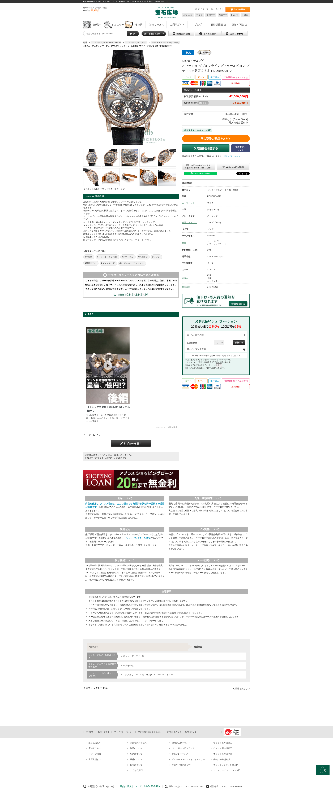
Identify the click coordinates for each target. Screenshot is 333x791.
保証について (136, 765)
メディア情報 (94, 754)
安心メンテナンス (180, 754)
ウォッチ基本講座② (222, 748)
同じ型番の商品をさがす (216, 138)
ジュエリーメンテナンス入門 (226, 770)
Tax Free (203, 103)
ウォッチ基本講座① (222, 743)
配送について (136, 754)
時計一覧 (198, 646)
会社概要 (89, 732)
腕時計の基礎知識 (221, 759)
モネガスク (147, 674)
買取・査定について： (179, 786)
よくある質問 (136, 770)
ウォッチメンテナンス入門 (225, 765)
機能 (184, 243)
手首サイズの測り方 (181, 765)
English (234, 15)
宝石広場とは (94, 759)
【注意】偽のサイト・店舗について (181, 732)
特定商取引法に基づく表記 (149, 732)
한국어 (199, 15)
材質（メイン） (189, 222)
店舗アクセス (94, 748)
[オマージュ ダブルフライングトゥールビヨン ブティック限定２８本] (92, 157)
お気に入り (218, 9)
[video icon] (108, 365)
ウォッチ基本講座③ (222, 754)
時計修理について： (219, 786)
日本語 (245, 15)
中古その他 (128, 665)
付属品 (185, 278)
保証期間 (186, 287)
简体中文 (223, 15)
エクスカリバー (130, 674)
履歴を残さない (242, 688)
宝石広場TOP (94, 743)
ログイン (112, 458)
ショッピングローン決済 (138, 538)
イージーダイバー (164, 674)
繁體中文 (211, 15)
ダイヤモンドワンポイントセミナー (188, 759)
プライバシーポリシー (123, 732)
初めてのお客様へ (138, 743)
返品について (136, 759)
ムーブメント (188, 203)
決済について (136, 748)
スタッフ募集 (103, 732)
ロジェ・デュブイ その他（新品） (223, 190)
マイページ (203, 9)
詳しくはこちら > (232, 156)
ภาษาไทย (187, 15)
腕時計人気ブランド (181, 743)
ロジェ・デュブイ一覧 (133, 656)
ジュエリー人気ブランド (183, 748)
